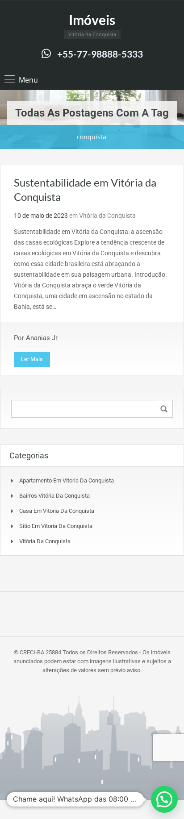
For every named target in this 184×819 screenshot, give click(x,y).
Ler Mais (32, 359)
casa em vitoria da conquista (56, 510)
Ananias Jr (42, 338)
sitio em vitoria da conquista (55, 526)
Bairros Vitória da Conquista (54, 495)
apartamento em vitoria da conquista (66, 480)
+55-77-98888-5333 (100, 53)
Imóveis (92, 20)
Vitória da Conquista (107, 215)
